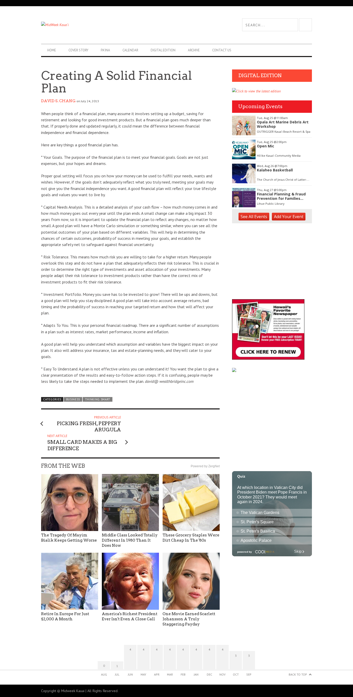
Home (51, 50)
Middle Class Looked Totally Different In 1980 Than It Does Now (130, 540)
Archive (194, 50)
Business (73, 399)
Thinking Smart (98, 399)
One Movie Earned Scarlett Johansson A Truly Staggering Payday (189, 619)
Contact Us (221, 50)
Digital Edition (163, 50)
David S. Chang (58, 101)
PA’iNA (105, 50)
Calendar (130, 50)
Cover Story (78, 50)
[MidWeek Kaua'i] (109, 25)
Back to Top (298, 674)
